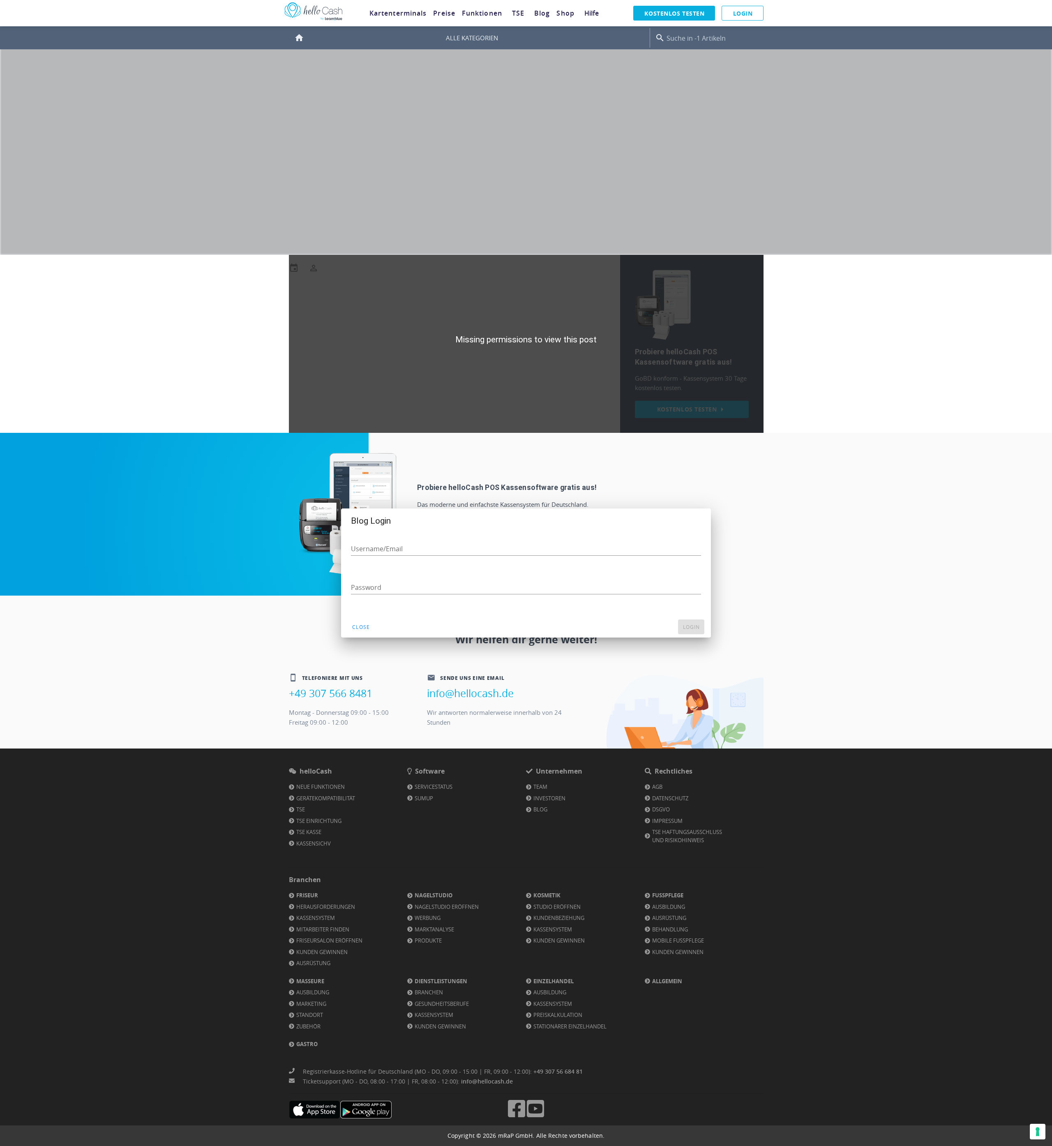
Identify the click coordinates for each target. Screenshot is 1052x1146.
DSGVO (661, 809)
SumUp (424, 798)
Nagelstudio (433, 895)
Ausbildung (668, 906)
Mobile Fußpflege (678, 940)
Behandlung (670, 929)
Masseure (310, 981)
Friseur (307, 895)
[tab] (398, 13)
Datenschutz (670, 798)
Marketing (311, 1003)
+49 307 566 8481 (330, 693)
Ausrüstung (313, 963)
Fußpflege (667, 895)
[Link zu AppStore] (314, 1109)
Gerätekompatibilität (325, 798)
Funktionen (482, 13)
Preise (444, 13)
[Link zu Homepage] (313, 20)
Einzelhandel (553, 981)
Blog (542, 13)
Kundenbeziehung (558, 918)
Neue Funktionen (320, 786)
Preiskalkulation (557, 1015)
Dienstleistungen (441, 981)
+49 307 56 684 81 (558, 1071)
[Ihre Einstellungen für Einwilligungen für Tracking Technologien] (1037, 1131)
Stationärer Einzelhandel (570, 1026)
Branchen (429, 992)
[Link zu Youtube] (535, 1116)
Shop (565, 13)
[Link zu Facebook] (516, 1116)
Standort (309, 1015)
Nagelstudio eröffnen (447, 906)
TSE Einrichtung (318, 821)
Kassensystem (315, 918)
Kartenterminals (398, 13)
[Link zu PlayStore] (366, 1109)
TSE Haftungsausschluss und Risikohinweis (687, 836)
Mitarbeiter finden (322, 929)
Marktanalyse (434, 929)
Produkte (428, 940)
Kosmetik (547, 895)
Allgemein (667, 981)
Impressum (667, 821)
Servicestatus (433, 786)
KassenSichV (313, 843)
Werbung (428, 918)
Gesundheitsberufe (442, 1003)
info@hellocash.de (470, 693)
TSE (518, 13)
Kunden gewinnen (322, 952)
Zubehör (308, 1026)
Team (540, 786)
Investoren (549, 798)
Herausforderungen (325, 906)
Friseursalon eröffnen (329, 940)
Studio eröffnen (557, 906)
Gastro (307, 1044)
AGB (657, 786)
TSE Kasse (308, 832)
